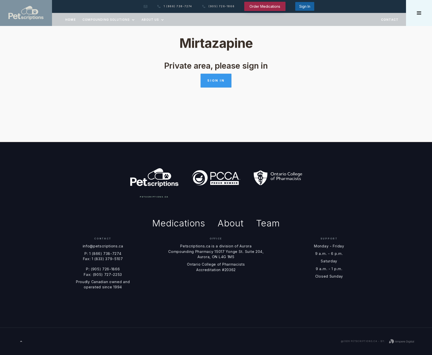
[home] (26, 13)
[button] (108, 19)
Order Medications (265, 6)
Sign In (304, 6)
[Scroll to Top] (21, 341)
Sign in (215, 80)
